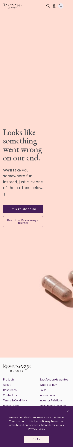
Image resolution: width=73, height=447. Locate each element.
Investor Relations (51, 400)
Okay (37, 439)
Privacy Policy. (36, 429)
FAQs (42, 390)
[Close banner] (68, 411)
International (47, 395)
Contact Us (10, 395)
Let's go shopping (23, 209)
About (7, 384)
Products (9, 379)
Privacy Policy (11, 405)
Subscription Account (52, 405)
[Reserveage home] (12, 5)
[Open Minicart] (61, 6)
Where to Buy (48, 384)
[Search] (48, 6)
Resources (10, 390)
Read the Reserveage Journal (23, 221)
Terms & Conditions (15, 400)
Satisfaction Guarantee (54, 379)
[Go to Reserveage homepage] (17, 368)
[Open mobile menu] (67, 6)
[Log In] (54, 6)
